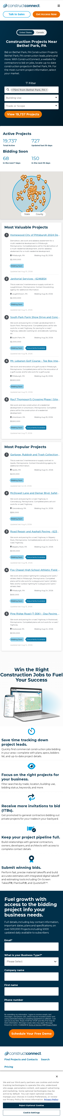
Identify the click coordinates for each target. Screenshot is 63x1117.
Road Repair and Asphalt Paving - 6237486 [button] (36, 531)
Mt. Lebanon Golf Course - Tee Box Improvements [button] (36, 361)
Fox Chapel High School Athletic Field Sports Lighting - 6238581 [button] (36, 570)
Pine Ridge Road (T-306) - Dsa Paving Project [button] (36, 613)
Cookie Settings (31, 1113)
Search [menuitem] (45, 1059)
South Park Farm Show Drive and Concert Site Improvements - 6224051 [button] (36, 317)
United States (25, 32)
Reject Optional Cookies (31, 1105)
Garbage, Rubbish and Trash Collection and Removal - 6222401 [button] (36, 454)
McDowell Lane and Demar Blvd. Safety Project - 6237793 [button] (36, 493)
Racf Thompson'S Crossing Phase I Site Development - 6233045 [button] (36, 399)
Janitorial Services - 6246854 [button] (28, 278)
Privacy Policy (51, 1025)
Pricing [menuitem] (8, 1066)
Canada (40, 32)
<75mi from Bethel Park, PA (28, 90)
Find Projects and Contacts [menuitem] (21, 1059)
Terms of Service (35, 1025)
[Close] (55, 1074)
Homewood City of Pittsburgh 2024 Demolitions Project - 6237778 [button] (36, 235)
